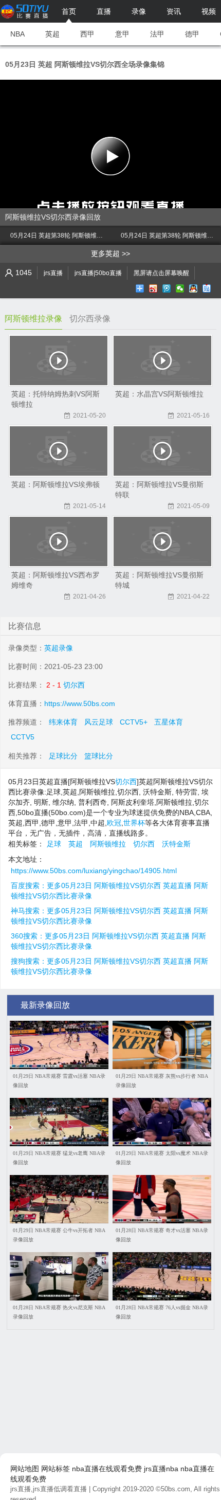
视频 (208, 11)
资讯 (174, 11)
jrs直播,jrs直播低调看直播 (48, 1489)
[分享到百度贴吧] (207, 288)
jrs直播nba (161, 1469)
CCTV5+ (134, 722)
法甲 (157, 34)
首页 (69, 11)
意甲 (122, 34)
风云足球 (98, 722)
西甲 (87, 34)
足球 (54, 844)
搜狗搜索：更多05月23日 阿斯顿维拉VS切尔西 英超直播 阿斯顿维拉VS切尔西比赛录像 (109, 961)
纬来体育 (63, 722)
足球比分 (63, 756)
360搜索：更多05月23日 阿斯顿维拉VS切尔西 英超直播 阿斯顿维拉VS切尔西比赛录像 (108, 936)
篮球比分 (98, 756)
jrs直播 (53, 273)
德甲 (192, 34)
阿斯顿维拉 (108, 844)
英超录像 (58, 648)
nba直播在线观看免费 (107, 1469)
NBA (17, 34)
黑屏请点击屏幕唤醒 (161, 273)
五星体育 (168, 722)
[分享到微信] (181, 288)
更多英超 (105, 253)
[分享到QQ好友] (194, 288)
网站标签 (55, 1469)
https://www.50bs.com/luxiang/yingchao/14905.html (94, 870)
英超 (52, 34)
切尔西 (74, 685)
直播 (104, 11)
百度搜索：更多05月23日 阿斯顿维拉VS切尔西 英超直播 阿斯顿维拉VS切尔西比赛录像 (109, 886)
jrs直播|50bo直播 (98, 273)
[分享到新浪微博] (154, 288)
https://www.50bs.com (79, 703)
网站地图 (24, 1469)
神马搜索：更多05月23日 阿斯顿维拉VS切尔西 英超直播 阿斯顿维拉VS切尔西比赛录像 (109, 911)
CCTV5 (22, 737)
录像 (139, 11)
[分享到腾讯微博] (167, 288)
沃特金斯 (176, 844)
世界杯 (134, 823)
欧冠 (114, 823)
